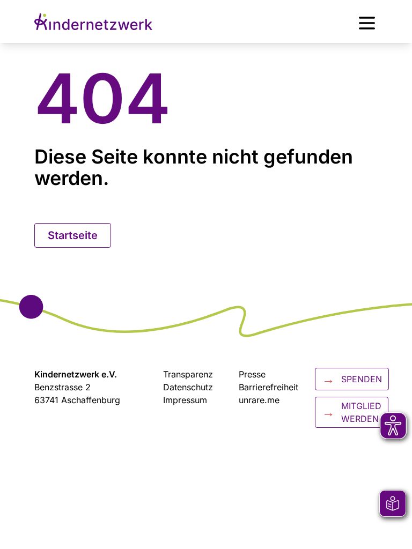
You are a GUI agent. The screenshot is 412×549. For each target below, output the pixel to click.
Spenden (352, 379)
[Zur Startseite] (93, 21)
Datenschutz (188, 387)
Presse (252, 374)
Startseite (73, 235)
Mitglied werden (351, 412)
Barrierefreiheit (268, 387)
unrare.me (259, 400)
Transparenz (188, 374)
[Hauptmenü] (367, 21)
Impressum (185, 400)
